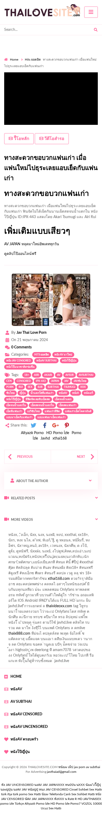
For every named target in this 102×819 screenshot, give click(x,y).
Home (14, 59)
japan (55, 381)
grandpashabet (65, 547)
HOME (16, 676)
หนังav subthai (46, 360)
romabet (11, 646)
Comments (21, 347)
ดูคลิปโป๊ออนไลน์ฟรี (20, 254)
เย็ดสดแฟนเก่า (67, 405)
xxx (83, 387)
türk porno (20, 794)
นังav (45, 794)
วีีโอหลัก (21, 139)
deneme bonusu (82, 613)
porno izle (23, 531)
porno (9, 531)
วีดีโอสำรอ (53, 139)
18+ (26, 375)
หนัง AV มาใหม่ (63, 354)
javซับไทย (79, 381)
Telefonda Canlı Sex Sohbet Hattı (72, 794)
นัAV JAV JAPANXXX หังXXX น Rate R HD (53, 798)
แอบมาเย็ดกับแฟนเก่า (19, 417)
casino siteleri (55, 607)
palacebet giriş (49, 574)
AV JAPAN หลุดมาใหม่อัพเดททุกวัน (31, 244)
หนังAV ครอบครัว (24, 739)
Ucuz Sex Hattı (51, 808)
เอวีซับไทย (33, 411)
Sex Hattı (34, 794)
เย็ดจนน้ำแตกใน (16, 405)
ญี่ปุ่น (23, 393)
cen (9, 381)
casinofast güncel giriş (21, 536)
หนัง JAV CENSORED (18, 360)
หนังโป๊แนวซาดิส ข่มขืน (20, 367)
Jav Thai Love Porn (31, 333)
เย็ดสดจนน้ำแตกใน (42, 405)
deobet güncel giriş (78, 569)
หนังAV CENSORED (26, 714)
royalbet (75, 580)
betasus (64, 635)
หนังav (63, 393)
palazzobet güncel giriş (44, 541)
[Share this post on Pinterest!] (67, 425)
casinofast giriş (87, 640)
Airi (36, 375)
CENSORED (24, 381)
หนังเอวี (88, 393)
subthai (53, 387)
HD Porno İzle (57, 433)
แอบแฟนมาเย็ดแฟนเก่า (51, 417)
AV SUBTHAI (21, 702)
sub (40, 387)
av (58, 375)
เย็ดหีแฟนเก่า (14, 411)
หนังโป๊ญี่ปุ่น (69, 360)
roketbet (29, 646)
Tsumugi (69, 387)
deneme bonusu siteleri (69, 624)
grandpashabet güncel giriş (25, 552)
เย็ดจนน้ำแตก (63, 399)
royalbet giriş (75, 574)
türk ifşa (6, 794)
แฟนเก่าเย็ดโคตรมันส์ (78, 411)
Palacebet (40, 558)
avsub (69, 375)
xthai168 (60, 438)
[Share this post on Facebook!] (45, 425)
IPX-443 (41, 381)
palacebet (12, 569)
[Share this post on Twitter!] (33, 425)
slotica (86, 585)
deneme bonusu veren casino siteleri (70, 602)
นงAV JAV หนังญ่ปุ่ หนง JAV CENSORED (41, 789)
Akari (48, 375)
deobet (94, 574)
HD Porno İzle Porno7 (65, 803)
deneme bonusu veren (46, 580)
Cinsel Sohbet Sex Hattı (85, 789)
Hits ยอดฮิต (33, 59)
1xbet (25, 635)
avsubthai (86, 375)
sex (30, 387)
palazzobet (15, 580)
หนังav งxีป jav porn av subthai (79, 767)
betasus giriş (43, 635)
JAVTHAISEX (92, 798)
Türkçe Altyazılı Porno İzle (32, 803)
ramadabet (71, 596)
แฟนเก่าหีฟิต (52, 411)
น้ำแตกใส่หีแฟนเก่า (42, 393)
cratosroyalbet (39, 640)
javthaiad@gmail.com (61, 771)
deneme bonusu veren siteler (42, 613)
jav (66, 381)
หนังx (75, 393)
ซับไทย (10, 393)
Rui (21, 387)
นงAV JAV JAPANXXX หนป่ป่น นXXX (59, 784)
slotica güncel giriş (58, 536)
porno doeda (42, 531)
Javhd (45, 438)
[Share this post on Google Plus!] (56, 425)
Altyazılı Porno (32, 433)
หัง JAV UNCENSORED (17, 784)
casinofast (60, 558)
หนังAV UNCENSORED (29, 727)
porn (10, 387)
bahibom (79, 558)
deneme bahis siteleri (24, 607)
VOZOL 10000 (91, 803)
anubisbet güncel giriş (32, 547)
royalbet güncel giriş (69, 531)
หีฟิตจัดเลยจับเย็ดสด (38, 399)
